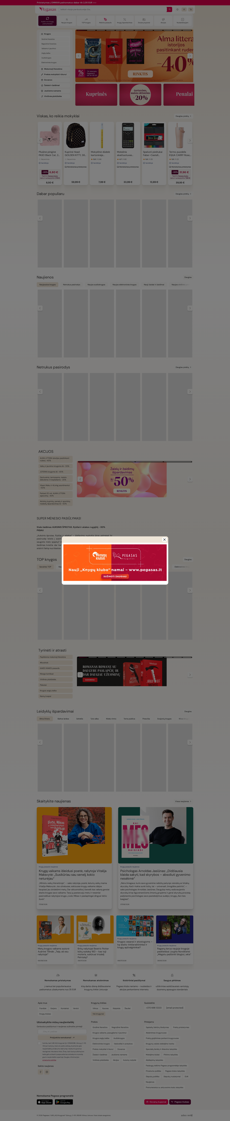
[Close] (164, 539)
